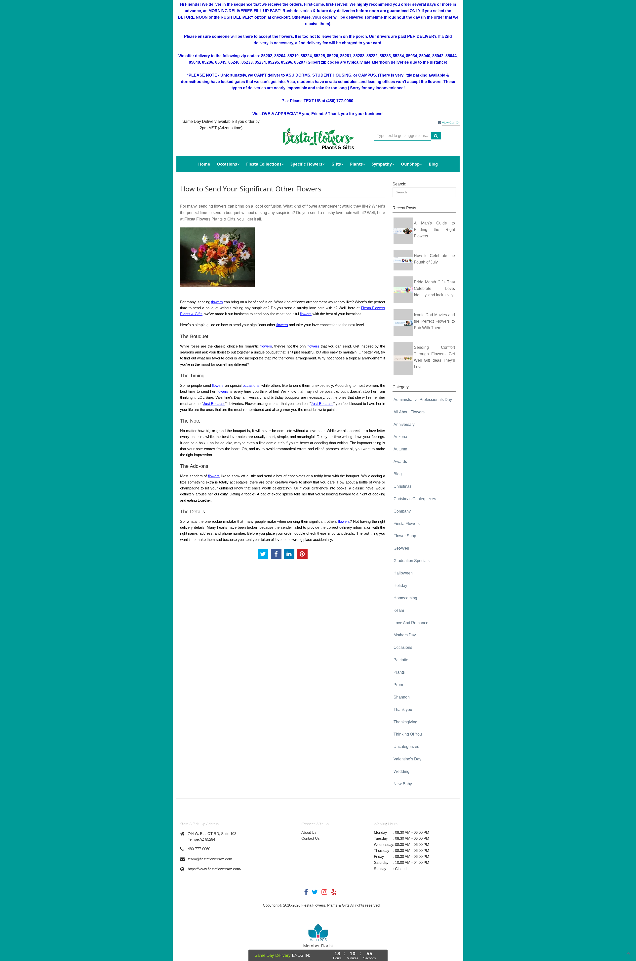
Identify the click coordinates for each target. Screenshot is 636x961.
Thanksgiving (405, 722)
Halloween (403, 573)
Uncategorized (406, 746)
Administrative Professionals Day (423, 399)
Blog (433, 164)
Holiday (400, 585)
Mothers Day (405, 635)
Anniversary (404, 424)
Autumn (400, 449)
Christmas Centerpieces (415, 499)
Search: (399, 184)
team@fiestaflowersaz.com (210, 859)
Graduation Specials (412, 561)
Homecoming (405, 598)
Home (204, 164)
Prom (398, 685)
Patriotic (401, 660)
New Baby (403, 784)
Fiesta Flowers (407, 524)
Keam (399, 610)
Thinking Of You (408, 734)
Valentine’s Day (407, 759)
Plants (399, 672)
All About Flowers (409, 412)
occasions (251, 385)
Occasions (403, 647)
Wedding (401, 771)
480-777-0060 (199, 849)
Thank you (403, 709)
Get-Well (401, 548)
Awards (400, 461)
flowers (217, 302)
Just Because (214, 403)
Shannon (402, 697)
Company (402, 511)
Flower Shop (405, 536)
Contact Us (310, 838)
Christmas (402, 486)
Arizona (400, 437)
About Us (309, 832)
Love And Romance (411, 623)
